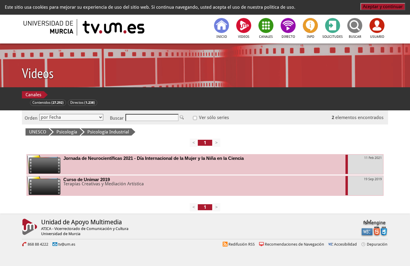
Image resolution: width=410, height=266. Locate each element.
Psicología (66, 132)
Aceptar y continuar (383, 6)
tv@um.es (66, 244)
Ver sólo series (213, 117)
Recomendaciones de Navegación (294, 244)
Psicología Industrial (108, 132)
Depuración (377, 244)
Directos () (82, 102)
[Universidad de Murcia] (49, 27)
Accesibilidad (345, 244)
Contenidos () (48, 102)
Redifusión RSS (241, 244)
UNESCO (37, 132)
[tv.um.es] (113, 27)
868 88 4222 (38, 244)
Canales (33, 94)
